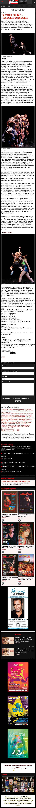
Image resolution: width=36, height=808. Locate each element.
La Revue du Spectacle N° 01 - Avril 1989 (9, 515)
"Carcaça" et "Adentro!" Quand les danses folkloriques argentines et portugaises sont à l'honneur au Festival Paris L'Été (17, 411)
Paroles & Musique (18, 434)
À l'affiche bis (24, 433)
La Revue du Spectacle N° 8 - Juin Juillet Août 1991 (26, 578)
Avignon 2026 (27, 438)
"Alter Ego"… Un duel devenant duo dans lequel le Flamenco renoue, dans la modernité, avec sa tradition (17, 418)
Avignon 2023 (30, 437)
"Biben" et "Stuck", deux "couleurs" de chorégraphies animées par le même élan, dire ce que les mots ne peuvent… (15, 426)
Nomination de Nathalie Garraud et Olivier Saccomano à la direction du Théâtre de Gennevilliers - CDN (17, 474)
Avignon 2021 (17, 437)
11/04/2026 (17, 654)
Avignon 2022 (24, 437)
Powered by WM (26, 770)
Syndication (18, 770)
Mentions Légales (7, 451)
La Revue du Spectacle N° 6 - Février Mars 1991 (26, 547)
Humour (3, 434)
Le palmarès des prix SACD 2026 (11, 464)
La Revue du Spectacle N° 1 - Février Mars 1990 (10, 547)
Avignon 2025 (21, 438)
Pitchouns (11, 434)
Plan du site (9, 770)
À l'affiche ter (14, 438)
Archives (12, 437)
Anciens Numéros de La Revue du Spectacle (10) (16, 481)
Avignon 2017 (25, 434)
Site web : (4, 376)
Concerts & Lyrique (13, 433)
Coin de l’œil (8, 437)
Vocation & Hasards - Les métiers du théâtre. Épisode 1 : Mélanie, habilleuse (24, 650)
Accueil (3, 6)
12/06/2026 (17, 643)
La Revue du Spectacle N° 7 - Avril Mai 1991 (10, 578)
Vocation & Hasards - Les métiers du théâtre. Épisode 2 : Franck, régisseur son (24, 639)
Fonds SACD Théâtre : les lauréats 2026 (13, 455)
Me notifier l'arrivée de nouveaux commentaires (16, 398)
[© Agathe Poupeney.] (18, 33)
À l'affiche (19, 433)
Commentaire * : (6, 381)
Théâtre (3, 433)
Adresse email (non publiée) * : (10, 371)
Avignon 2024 (9, 438)
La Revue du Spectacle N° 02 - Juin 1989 (25, 515)
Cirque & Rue (30, 433)
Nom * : (4, 365)
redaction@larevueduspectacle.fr (18, 768)
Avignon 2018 (31, 434)
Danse (8, 6)
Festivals (7, 434)
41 (18, 430)
